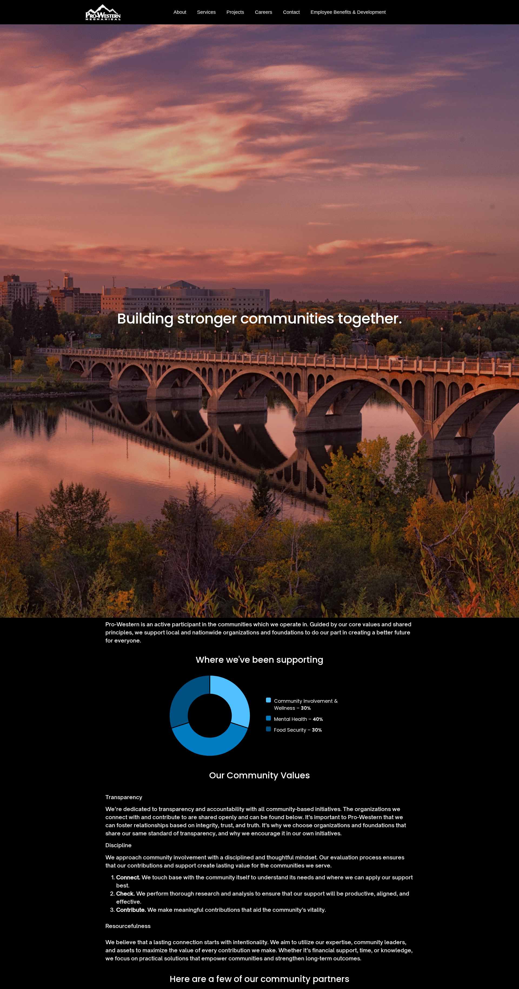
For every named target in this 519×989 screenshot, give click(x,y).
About (180, 12)
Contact (291, 12)
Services (206, 12)
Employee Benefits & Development (348, 12)
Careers (263, 12)
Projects (235, 12)
